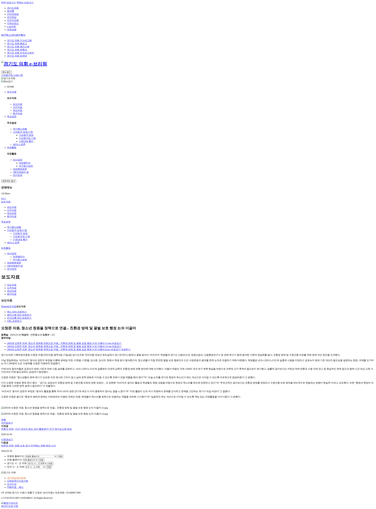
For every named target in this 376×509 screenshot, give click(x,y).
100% (13, 35)
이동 (60, 456)
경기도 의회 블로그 (17, 43)
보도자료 (11, 92)
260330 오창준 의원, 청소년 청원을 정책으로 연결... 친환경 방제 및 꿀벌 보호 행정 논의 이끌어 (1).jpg (59, 343)
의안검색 (17, 175)
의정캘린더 (25, 163)
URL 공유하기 (14, 321)
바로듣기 (125, 349)
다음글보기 (7, 439)
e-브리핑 (11, 26)
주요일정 (11, 116)
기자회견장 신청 (27, 138)
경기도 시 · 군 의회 (17, 463)
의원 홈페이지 (14, 459)
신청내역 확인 (26, 141)
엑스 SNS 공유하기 (17, 312)
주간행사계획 (20, 129)
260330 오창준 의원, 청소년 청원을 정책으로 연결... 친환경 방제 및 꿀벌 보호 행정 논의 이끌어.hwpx (59, 349)
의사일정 (17, 160)
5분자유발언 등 (21, 172)
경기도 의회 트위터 (17, 56)
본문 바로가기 (8, 2)
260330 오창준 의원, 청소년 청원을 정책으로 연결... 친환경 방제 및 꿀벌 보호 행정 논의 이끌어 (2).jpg (59, 346)
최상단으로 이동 (9, 506)
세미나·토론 (19, 144)
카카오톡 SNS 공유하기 (19, 318)
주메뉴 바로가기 (24, 2)
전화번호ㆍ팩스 (15, 487)
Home (4, 306)
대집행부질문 (20, 169)
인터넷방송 (13, 14)
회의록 (10, 11)
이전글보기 (7, 423)
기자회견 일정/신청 (23, 132)
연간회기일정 (26, 166)
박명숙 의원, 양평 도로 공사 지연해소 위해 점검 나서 (28, 445)
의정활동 (11, 147)
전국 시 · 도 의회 (15, 467)
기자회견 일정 (26, 135)
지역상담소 (13, 23)
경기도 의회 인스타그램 (19, 40)
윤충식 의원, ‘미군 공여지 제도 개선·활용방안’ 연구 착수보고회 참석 (36, 429)
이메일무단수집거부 (17, 481)
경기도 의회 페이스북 (18, 46)
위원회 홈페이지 (15, 456)
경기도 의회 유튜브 (17, 49)
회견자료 (17, 113)
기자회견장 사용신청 (12, 75)
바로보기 (116, 343)
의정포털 (11, 29)
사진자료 (17, 107)
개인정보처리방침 (16, 478)
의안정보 (11, 17)
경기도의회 (13, 8)
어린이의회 (13, 20)
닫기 (3, 198)
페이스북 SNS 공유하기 (19, 315)
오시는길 (11, 484)
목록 (3, 420)
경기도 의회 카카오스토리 (20, 53)
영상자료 (17, 110)
